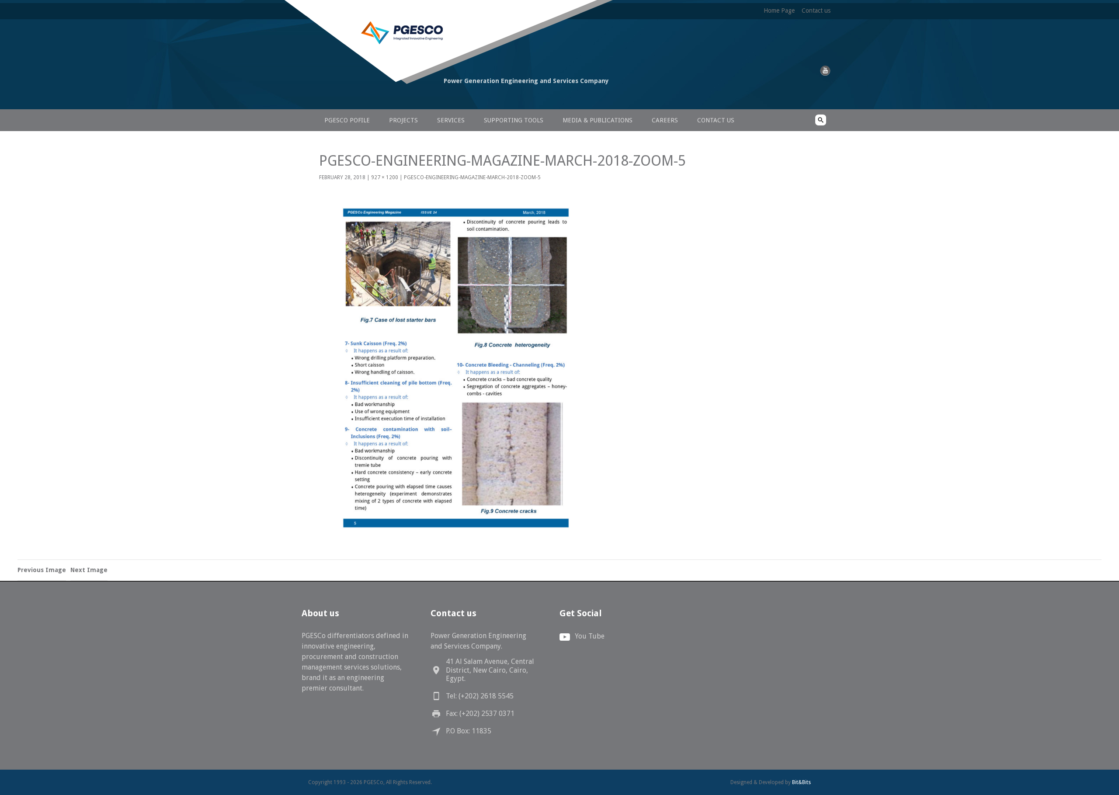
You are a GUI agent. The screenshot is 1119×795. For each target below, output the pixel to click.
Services (451, 120)
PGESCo (369, 97)
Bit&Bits (801, 782)
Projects (403, 120)
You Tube (590, 636)
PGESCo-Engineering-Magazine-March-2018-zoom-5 (472, 177)
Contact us (816, 10)
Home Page (779, 10)
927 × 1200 (384, 177)
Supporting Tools (513, 120)
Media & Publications (597, 120)
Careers (665, 120)
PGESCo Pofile (347, 120)
